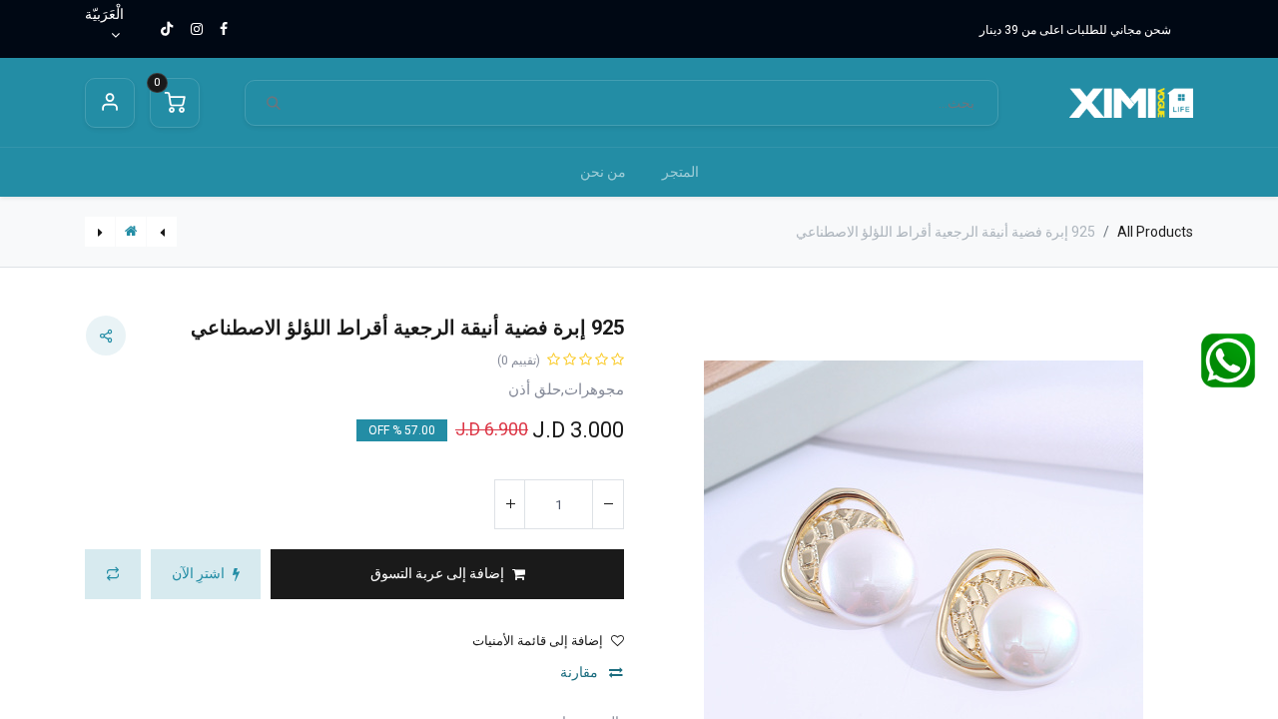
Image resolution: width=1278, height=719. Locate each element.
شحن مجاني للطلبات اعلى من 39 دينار (1075, 30)
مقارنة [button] (580, 672)
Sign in (110, 103)
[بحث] (274, 103)
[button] (447, 574)
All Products (1155, 232)
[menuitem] (680, 172)
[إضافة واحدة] (510, 504)
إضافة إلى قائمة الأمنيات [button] (537, 640)
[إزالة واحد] (608, 504)
